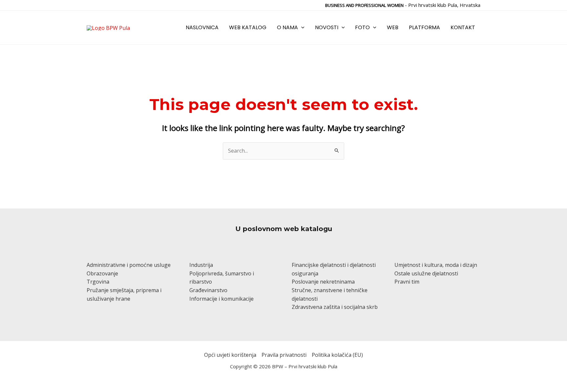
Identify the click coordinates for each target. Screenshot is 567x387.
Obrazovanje (102, 273)
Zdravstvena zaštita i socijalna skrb (335, 307)
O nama (287, 27)
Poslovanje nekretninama (323, 281)
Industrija (201, 265)
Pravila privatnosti (284, 354)
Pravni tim (406, 281)
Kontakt (463, 27)
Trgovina (98, 281)
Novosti (326, 27)
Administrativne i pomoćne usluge (129, 265)
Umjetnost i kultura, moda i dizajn (435, 265)
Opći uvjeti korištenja (230, 354)
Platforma (424, 27)
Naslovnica (202, 27)
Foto (362, 27)
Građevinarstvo (208, 290)
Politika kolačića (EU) (337, 354)
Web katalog (247, 27)
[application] (301, 27)
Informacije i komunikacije (221, 298)
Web (392, 27)
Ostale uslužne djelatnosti (426, 273)
